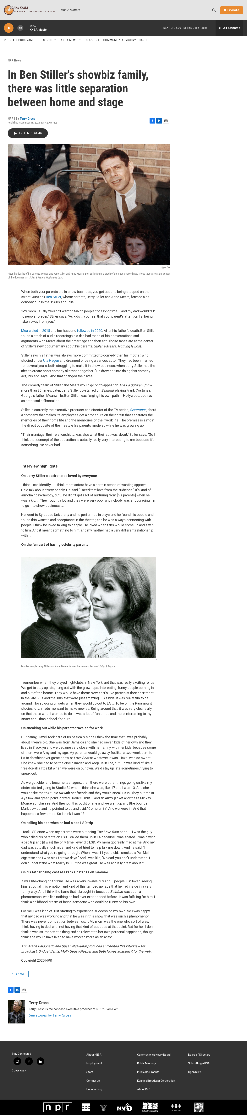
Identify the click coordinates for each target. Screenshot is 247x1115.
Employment (94, 1063)
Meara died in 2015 (35, 331)
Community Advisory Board (125, 40)
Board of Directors (199, 1054)
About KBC (143, 1089)
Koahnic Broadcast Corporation (156, 1080)
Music (47, 40)
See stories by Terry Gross (50, 1015)
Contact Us (93, 1080)
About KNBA (94, 1054)
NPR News (14, 60)
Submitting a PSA (199, 1063)
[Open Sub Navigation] (37, 40)
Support (92, 40)
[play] (9, 28)
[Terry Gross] (16, 1011)
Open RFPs (194, 1072)
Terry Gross (27, 118)
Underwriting (94, 1089)
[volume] (20, 28)
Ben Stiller (53, 297)
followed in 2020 (89, 331)
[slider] (26, 28)
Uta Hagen (51, 360)
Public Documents (148, 1072)
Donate (233, 10)
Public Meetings (146, 1063)
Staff (89, 1072)
